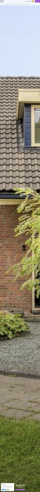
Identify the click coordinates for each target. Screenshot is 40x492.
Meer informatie (7, 489)
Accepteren (3, 489)
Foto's (16, 489)
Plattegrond (19, 489)
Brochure (23, 489)
